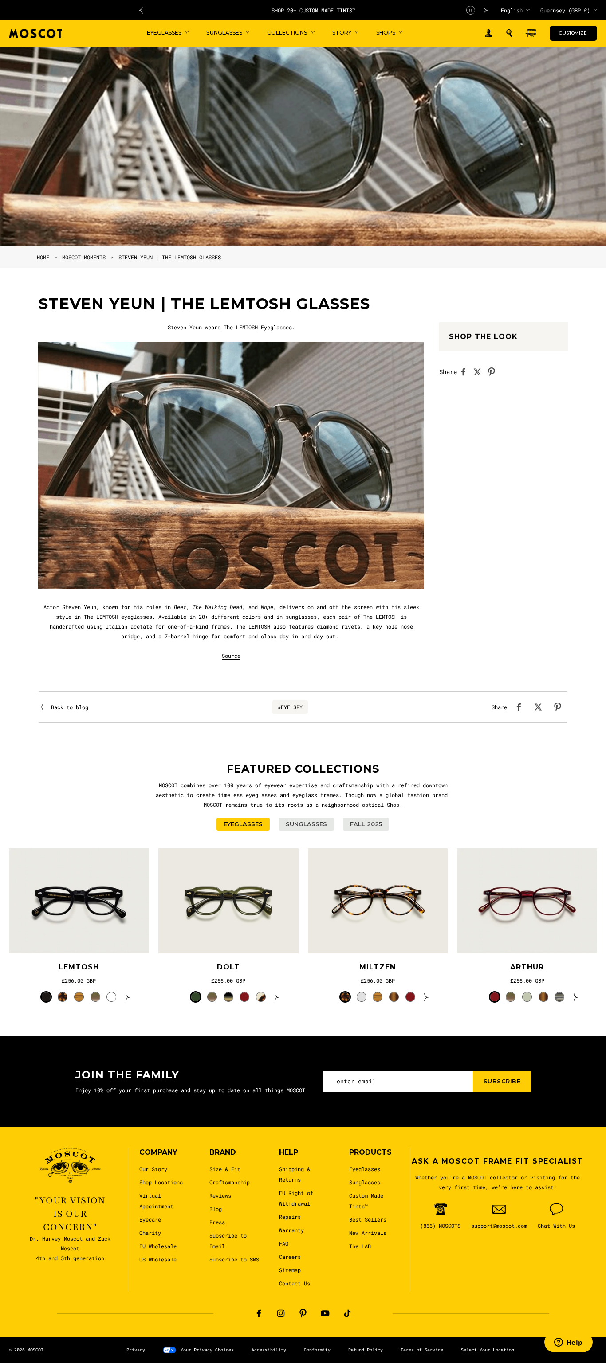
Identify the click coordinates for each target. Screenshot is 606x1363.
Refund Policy (365, 1350)
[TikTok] (347, 1313)
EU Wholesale (158, 1246)
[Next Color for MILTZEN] (426, 997)
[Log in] (488, 33)
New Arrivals (367, 1232)
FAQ (283, 1243)
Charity (150, 1232)
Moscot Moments (84, 257)
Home (43, 257)
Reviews (220, 1195)
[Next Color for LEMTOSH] (127, 997)
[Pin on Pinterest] (494, 372)
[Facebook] (258, 1313)
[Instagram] (281, 1313)
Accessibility (269, 1350)
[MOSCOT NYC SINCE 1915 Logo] (35, 33)
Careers (290, 1256)
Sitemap (290, 1269)
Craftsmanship (229, 1182)
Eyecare (150, 1219)
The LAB (360, 1246)
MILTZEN (377, 967)
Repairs (290, 1216)
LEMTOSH (79, 967)
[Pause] (471, 10)
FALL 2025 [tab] (366, 824)
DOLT (228, 967)
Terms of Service (422, 1350)
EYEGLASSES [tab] (243, 824)
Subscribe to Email (228, 1241)
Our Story (153, 1168)
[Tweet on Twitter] (480, 372)
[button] (509, 33)
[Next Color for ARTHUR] (576, 997)
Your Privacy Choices (207, 1350)
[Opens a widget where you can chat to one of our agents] (568, 1343)
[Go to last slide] (141, 10)
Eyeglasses (364, 1168)
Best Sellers (367, 1219)
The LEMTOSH (241, 327)
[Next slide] (486, 10)
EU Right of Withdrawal (296, 1198)
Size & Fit (224, 1168)
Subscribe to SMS (234, 1259)
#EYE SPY (290, 707)
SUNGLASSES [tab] (306, 824)
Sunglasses (364, 1182)
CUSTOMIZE (573, 33)
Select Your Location (487, 1350)
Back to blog (69, 707)
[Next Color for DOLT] (277, 997)
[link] (79, 900)
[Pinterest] (303, 1313)
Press (217, 1222)
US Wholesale (158, 1259)
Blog (215, 1208)
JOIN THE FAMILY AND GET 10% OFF (313, 10)
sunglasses (301, 616)
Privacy (135, 1350)
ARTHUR (527, 967)
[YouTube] (325, 1313)
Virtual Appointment (156, 1201)
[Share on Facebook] (466, 372)
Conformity (317, 1350)
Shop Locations (161, 1182)
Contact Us (294, 1283)
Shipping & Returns (294, 1174)
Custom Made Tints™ (366, 1201)
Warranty (291, 1230)
